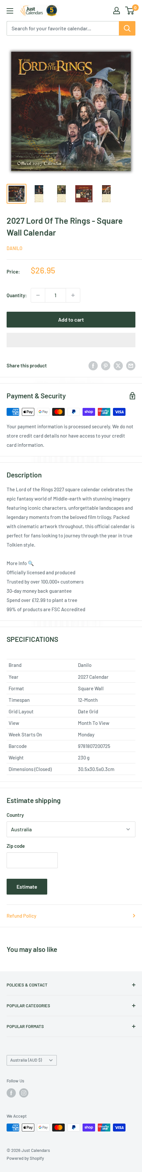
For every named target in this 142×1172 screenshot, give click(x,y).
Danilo (14, 248)
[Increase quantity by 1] (73, 295)
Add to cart (71, 319)
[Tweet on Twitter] (118, 365)
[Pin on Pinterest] (105, 365)
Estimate (27, 886)
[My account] (116, 10)
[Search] (127, 28)
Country (15, 815)
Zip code (16, 846)
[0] (130, 10)
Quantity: (17, 295)
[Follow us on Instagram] (23, 1093)
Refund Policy (21, 916)
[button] (71, 340)
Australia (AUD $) (26, 1060)
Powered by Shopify (25, 1158)
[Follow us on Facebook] (11, 1093)
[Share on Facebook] (93, 365)
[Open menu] (10, 11)
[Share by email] (130, 365)
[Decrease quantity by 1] (38, 295)
